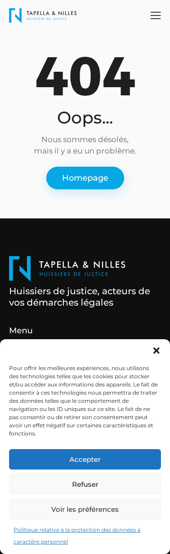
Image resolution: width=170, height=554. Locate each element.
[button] (156, 350)
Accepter (85, 459)
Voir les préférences (85, 509)
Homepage (85, 178)
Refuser (85, 484)
